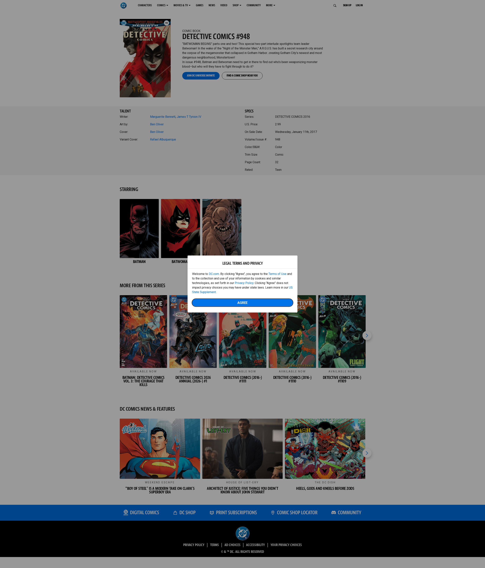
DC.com (214, 274)
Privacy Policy (244, 283)
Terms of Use (277, 274)
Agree (242, 303)
